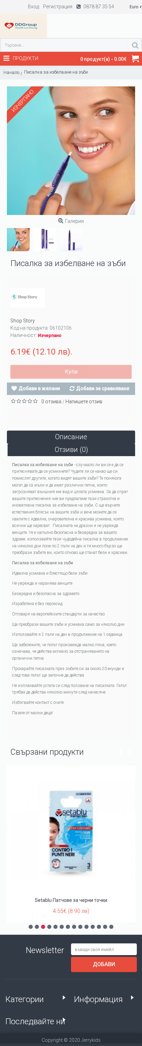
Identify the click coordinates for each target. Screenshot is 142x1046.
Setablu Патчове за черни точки (71, 900)
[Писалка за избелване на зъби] (71, 150)
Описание (71, 437)
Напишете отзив (83, 401)
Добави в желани (39, 388)
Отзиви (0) (71, 449)
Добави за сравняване (102, 388)
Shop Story (22, 320)
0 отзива (51, 401)
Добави (104, 964)
